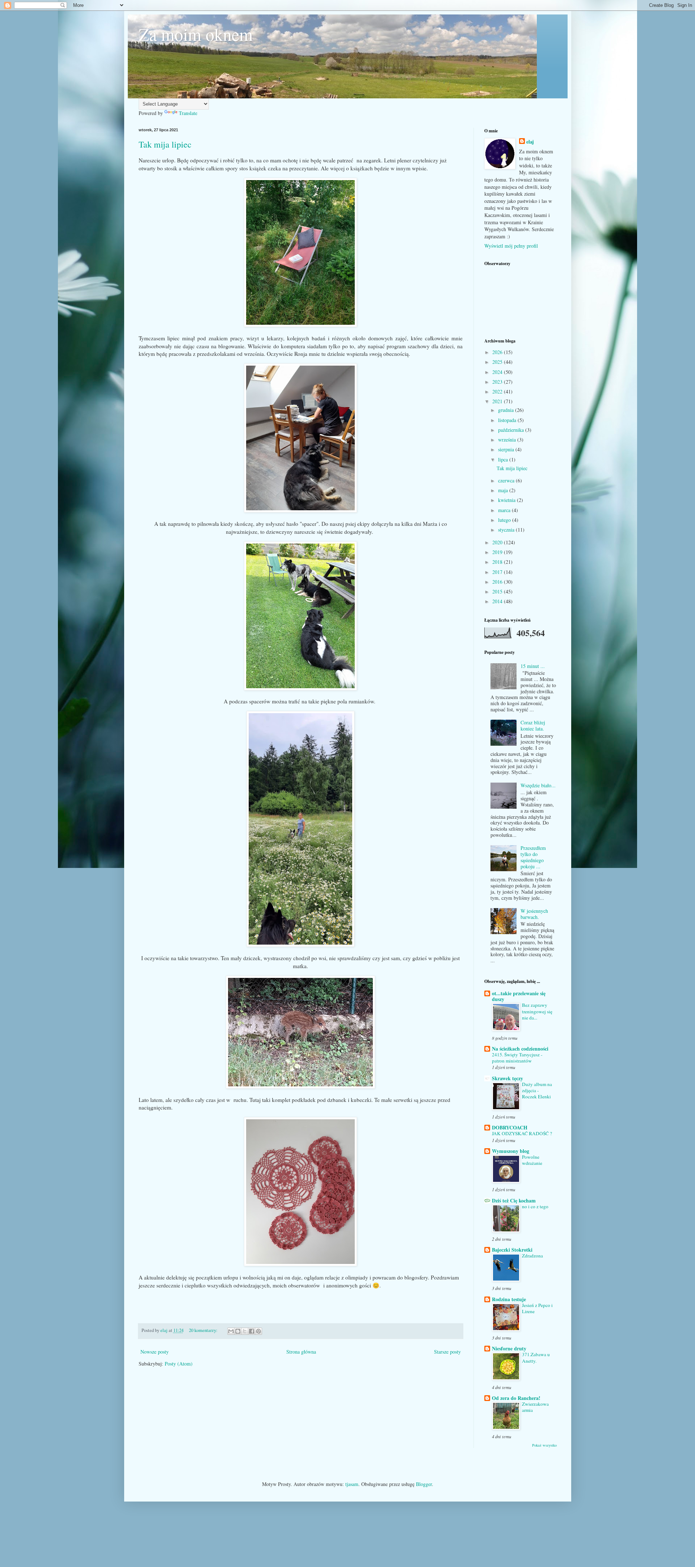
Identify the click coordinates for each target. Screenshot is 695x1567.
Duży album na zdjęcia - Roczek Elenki (537, 1090)
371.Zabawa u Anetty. (536, 1357)
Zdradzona (532, 1255)
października (511, 429)
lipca (503, 459)
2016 (498, 581)
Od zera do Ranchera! (516, 1398)
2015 (498, 591)
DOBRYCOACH (509, 1127)
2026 (498, 352)
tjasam (351, 1484)
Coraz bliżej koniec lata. (533, 725)
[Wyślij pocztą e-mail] (231, 1331)
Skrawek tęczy (507, 1078)
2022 (498, 391)
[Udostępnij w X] (244, 1331)
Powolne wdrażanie (532, 1160)
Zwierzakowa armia (535, 1407)
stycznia (507, 529)
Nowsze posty (154, 1351)
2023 (498, 381)
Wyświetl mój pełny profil (511, 245)
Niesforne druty (509, 1348)
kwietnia (507, 500)
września (507, 439)
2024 (498, 372)
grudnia (506, 409)
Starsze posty (447, 1351)
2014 (498, 601)
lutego (505, 519)
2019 (498, 552)
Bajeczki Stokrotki (512, 1249)
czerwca (507, 480)
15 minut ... (533, 666)
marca (505, 510)
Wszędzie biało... (538, 785)
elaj (530, 141)
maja (503, 490)
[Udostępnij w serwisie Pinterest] (258, 1331)
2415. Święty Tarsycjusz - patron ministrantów (517, 1057)
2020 (498, 542)
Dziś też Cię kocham (514, 1200)
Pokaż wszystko (544, 1445)
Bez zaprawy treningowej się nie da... (537, 1011)
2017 (498, 572)
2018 (498, 561)
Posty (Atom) (179, 1363)
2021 (498, 401)
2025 (498, 361)
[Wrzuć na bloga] (237, 1331)
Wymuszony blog (510, 1151)
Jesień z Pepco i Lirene (537, 1308)
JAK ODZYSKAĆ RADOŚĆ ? (522, 1133)
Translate (188, 113)
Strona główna (301, 1351)
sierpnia (506, 449)
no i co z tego (535, 1206)
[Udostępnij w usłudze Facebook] (251, 1331)
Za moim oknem (196, 34)
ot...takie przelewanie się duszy (519, 996)
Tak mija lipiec (165, 144)
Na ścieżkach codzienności (520, 1048)
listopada (508, 420)
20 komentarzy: (204, 1330)
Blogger (424, 1484)
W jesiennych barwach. (534, 913)
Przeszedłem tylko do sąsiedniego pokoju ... (533, 856)
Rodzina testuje (509, 1299)
